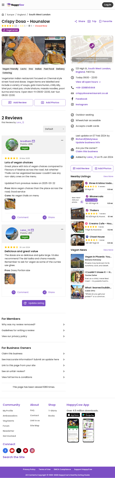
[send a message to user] (34, 141)
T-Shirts (52, 410)
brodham (25, 141)
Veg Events (8, 420)
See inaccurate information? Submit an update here (30, 359)
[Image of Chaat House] (78, 240)
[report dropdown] (62, 140)
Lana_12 (20, 122)
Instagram (82, 104)
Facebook (81, 98)
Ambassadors (10, 415)
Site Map (34, 425)
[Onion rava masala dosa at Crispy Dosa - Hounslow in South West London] (55, 57)
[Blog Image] (77, 261)
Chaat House (97, 236)
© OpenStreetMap (100, 58)
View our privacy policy (14, 336)
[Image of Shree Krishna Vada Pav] (77, 186)
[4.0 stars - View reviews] (7, 25)
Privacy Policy (29, 469)
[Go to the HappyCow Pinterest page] (25, 450)
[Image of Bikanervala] (78, 200)
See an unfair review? (13, 371)
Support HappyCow (83, 469)
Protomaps (87, 58)
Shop (52, 405)
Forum (6, 425)
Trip (94, 21)
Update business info (88, 142)
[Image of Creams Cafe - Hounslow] (77, 227)
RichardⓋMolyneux (87, 139)
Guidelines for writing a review (18, 330)
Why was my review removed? (18, 324)
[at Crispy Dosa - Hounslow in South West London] (55, 43)
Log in (107, 4)
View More (108, 176)
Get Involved (9, 436)
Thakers (94, 210)
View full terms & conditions (17, 377)
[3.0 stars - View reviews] (91, 186)
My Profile (8, 410)
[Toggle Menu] (3, 5)
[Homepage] (15, 5)
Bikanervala (96, 196)
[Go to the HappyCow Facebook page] (5, 450)
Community (11, 405)
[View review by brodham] (12, 145)
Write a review (91, 200)
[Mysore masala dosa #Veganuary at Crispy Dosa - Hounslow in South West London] (23, 50)
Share (81, 21)
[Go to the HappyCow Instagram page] (32, 450)
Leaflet (78, 58)
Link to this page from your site (18, 365)
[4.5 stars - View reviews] (91, 213)
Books (51, 415)
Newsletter (8, 431)
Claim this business (12, 353)
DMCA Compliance (62, 469)
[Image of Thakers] (78, 213)
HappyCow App (78, 405)
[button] (92, 46)
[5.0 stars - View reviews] (91, 226)
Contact (34, 415)
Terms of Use (44, 469)
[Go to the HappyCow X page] (18, 450)
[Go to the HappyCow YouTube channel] (12, 450)
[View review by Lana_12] (12, 233)
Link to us (35, 420)
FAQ (32, 410)
